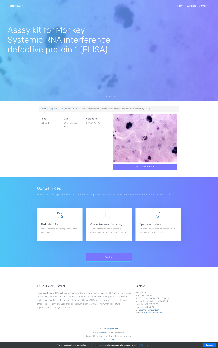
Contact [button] (109, 257)
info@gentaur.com (150, 310)
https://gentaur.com (153, 312)
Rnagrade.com (112, 329)
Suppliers (191, 5)
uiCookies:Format (104, 332)
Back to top (109, 340)
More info (144, 345)
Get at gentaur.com (145, 166)
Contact (203, 5)
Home (180, 5)
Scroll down (108, 96)
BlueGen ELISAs (69, 109)
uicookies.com (110, 336)
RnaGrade (16, 6)
